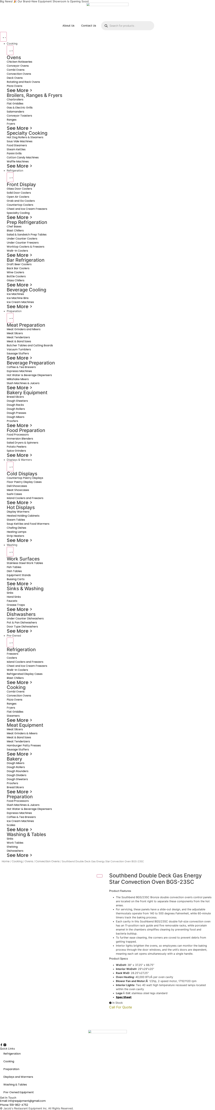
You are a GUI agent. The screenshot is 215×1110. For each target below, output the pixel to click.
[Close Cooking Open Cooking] (10, 50)
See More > (19, 90)
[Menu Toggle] (3, 36)
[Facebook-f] (1, 1044)
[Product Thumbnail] (99, 875)
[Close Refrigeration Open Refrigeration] (10, 177)
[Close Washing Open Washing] (10, 551)
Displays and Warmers (18, 1077)
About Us (68, 26)
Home (6, 861)
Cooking (17, 861)
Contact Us (88, 26)
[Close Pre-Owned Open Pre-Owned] (10, 642)
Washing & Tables (15, 1084)
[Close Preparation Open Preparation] (10, 318)
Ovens (29, 861)
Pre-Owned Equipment (18, 1092)
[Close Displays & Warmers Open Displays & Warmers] (10, 466)
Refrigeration (12, 1054)
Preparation (11, 1069)
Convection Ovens (47, 861)
